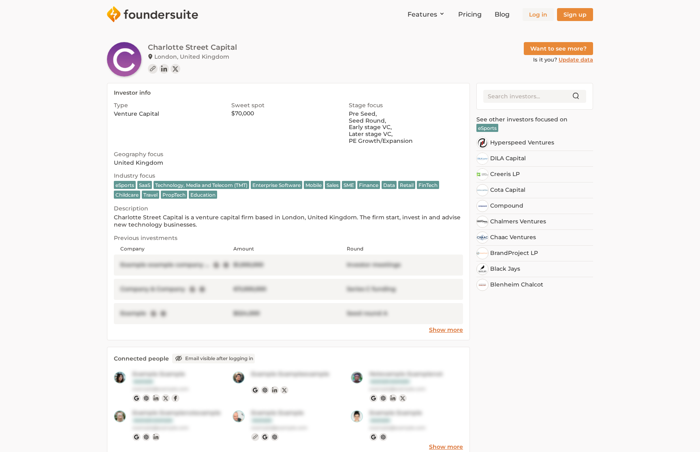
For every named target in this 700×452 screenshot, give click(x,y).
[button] (538, 14)
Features (422, 14)
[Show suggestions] (576, 96)
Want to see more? (558, 48)
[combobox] (528, 96)
